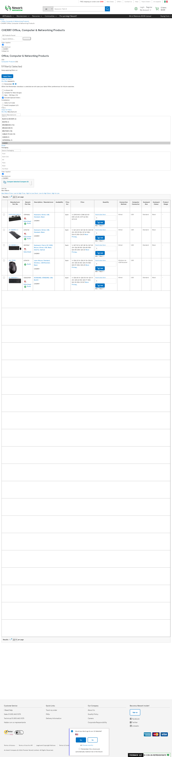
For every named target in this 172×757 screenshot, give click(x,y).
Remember (8, 84)
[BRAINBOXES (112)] (86, 124)
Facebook (131, 719)
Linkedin (131, 726)
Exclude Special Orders (12, 98)
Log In (142, 7)
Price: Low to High (15, 193)
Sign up (135, 712)
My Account (144, 10)
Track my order (51, 710)
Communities (50, 16)
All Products (7, 16)
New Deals (110, 2)
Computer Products (8, 62)
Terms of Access (9, 745)
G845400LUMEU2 (15, 214)
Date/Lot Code (9, 103)
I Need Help (8, 710)
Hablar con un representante (152, 755)
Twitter (131, 722)
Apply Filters (7, 76)
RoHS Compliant (11, 105)
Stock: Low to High (40, 193)
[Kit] (86, 159)
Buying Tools (165, 16)
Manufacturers (22, 16)
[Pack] (86, 162)
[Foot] (86, 153)
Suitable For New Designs (13, 93)
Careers (91, 718)
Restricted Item (100, 214)
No (93, 740)
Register (149, 7)
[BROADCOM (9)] (86, 127)
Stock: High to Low (53, 193)
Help (136, 2)
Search (107, 8)
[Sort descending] (13, 210)
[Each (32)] (86, 156)
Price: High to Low (28, 193)
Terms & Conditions (66, 745)
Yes (81, 740)
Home (2, 19)
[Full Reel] (86, 168)
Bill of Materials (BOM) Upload (140, 16)
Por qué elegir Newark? (68, 16)
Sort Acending (120, 210)
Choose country (87, 745)
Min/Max (4, 81)
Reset (3, 145)
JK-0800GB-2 (13, 277)
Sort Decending (123, 210)
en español (157, 2)
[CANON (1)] (86, 137)
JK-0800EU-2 (13, 230)
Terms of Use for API (26, 745)
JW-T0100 (12, 260)
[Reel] (86, 165)
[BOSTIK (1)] (86, 121)
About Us (91, 710)
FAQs (48, 714)
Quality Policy (93, 714)
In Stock (8, 90)
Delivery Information (53, 718)
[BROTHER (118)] (86, 130)
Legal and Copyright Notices (46, 745)
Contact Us (128, 2)
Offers (119, 2)
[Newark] (17, 8)
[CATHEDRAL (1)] (86, 140)
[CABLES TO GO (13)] (86, 134)
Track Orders (146, 2)
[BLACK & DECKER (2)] (86, 118)
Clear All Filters (21, 76)
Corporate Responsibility (97, 722)
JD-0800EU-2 (13, 245)
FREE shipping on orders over (91, 2)
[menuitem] (7, 16)
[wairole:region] (160, 8)
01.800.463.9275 (12, 714)
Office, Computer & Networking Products (15, 21)
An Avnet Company (10, 750)
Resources (36, 16)
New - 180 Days (11, 95)
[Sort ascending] (10, 210)
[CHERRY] (86, 143)
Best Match (5, 193)
